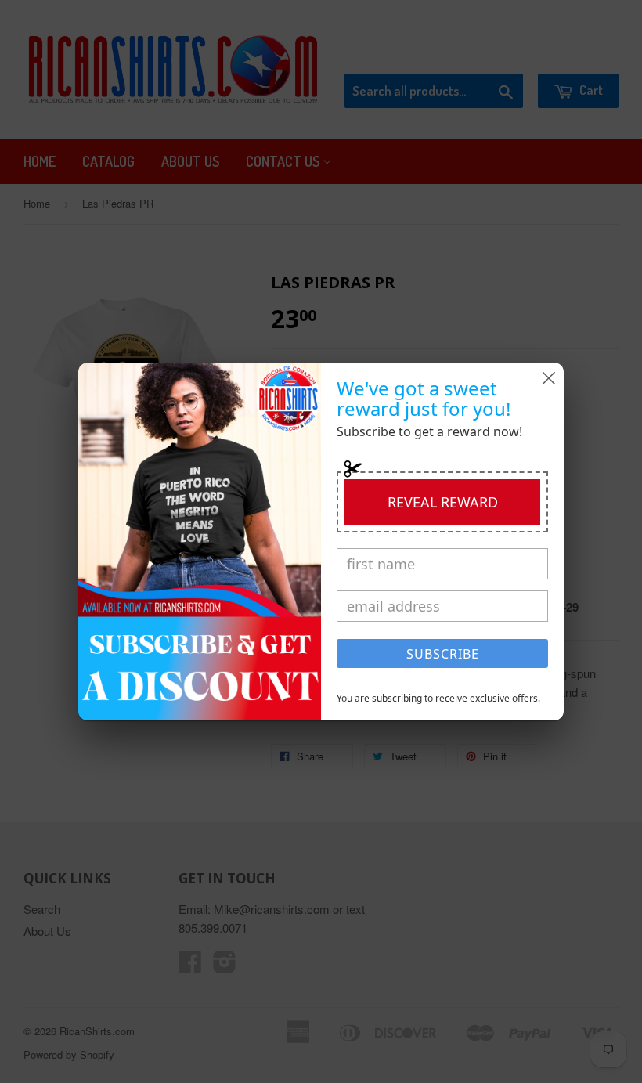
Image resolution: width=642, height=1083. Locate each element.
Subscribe (442, 653)
